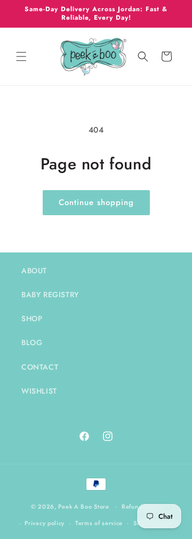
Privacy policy (45, 523)
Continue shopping (96, 202)
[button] (21, 56)
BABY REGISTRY (50, 294)
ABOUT (34, 270)
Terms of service (99, 523)
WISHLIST (39, 391)
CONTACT (39, 367)
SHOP (31, 318)
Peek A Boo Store (83, 506)
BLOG (31, 342)
